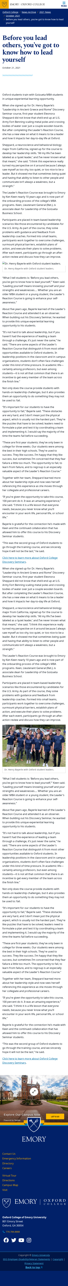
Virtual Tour (9, 1176)
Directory (8, 1163)
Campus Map (10, 1185)
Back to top (32, 1267)
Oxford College (10, 12)
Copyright (58, 1259)
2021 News (45, 12)
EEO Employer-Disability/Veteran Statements (26, 1259)
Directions (8, 1180)
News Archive (29, 12)
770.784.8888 (12, 1232)
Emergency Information (16, 1159)
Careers (7, 1168)
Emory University (41, 1255)
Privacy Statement (34, 1263)
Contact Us (8, 1154)
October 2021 (13, 16)
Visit (4, 1190)
